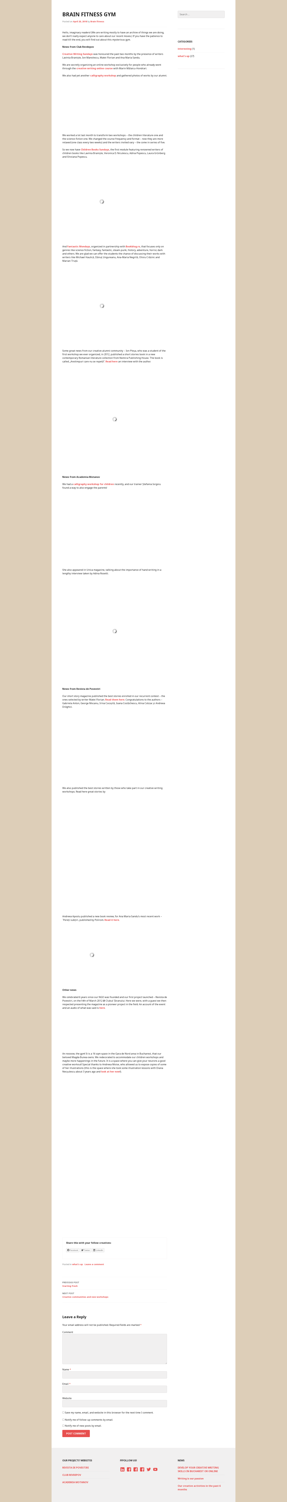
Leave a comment (94, 1264)
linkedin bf (122, 1472)
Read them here (115, 699)
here (102, 1008)
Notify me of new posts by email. (83, 1425)
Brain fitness (97, 21)
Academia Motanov (75, 1482)
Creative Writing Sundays (77, 54)
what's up (77, 1264)
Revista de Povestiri (75, 1467)
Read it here (111, 920)
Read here (112, 361)
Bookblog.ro (133, 246)
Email (66, 1383)
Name (66, 1369)
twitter (148, 1472)
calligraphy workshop (103, 75)
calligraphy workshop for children (93, 484)
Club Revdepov (71, 1475)
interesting (184, 48)
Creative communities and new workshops (85, 1295)
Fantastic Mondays (78, 246)
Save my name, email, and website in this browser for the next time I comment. (109, 1412)
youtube (155, 1472)
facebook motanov (135, 1472)
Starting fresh (70, 1284)
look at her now (110, 1071)
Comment (67, 1332)
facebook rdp (128, 1472)
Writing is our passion (191, 1478)
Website (67, 1398)
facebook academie (142, 1472)
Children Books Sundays (95, 149)
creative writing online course (94, 68)
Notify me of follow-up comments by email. (89, 1419)
